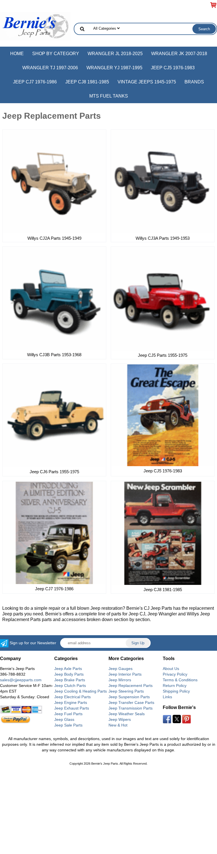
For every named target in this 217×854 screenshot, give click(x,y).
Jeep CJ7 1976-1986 (35, 81)
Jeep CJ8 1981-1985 (87, 81)
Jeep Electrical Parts (72, 697)
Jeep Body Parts (69, 674)
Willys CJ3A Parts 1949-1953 (163, 238)
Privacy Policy (175, 674)
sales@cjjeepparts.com (21, 680)
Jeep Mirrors (119, 680)
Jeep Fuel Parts (68, 714)
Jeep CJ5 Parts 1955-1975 (162, 355)
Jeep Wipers (119, 719)
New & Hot (117, 725)
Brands (194, 81)
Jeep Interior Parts (125, 674)
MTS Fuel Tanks (108, 96)
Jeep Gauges (120, 668)
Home (17, 53)
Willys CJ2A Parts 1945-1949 (54, 238)
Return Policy (174, 685)
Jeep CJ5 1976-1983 (173, 67)
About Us (171, 668)
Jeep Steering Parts (126, 691)
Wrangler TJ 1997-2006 (50, 67)
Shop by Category (55, 53)
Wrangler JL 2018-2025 (115, 53)
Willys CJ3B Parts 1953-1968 (54, 354)
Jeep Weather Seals (126, 714)
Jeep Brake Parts (69, 680)
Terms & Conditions (180, 680)
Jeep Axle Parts (68, 668)
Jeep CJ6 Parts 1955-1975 (54, 471)
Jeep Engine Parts (70, 702)
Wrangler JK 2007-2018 (179, 53)
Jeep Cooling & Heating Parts (80, 691)
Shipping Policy (176, 691)
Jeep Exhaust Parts (71, 708)
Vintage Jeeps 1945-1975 (147, 81)
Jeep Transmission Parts (130, 708)
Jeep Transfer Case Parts (131, 702)
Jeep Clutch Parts (70, 685)
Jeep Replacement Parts (130, 685)
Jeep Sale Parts (68, 725)
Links (167, 697)
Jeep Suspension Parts (129, 697)
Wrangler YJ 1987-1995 (114, 67)
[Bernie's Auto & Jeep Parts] (35, 25)
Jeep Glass (64, 719)
